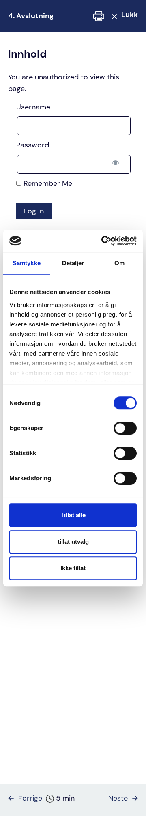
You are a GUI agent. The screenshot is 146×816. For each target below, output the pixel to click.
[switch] (125, 428)
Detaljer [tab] (73, 263)
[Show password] (115, 163)
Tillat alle (73, 514)
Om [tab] (119, 263)
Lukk (129, 14)
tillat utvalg (73, 541)
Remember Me (46, 183)
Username (33, 107)
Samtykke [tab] (27, 263)
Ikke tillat (73, 568)
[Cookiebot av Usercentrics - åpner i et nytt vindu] (103, 241)
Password (32, 145)
